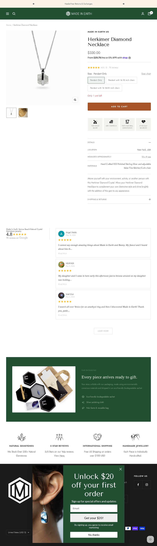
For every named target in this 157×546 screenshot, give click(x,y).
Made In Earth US (98, 31)
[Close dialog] (120, 469)
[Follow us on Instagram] (146, 484)
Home (8, 25)
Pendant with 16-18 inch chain (121, 80)
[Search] (14, 13)
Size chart (146, 73)
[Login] (142, 13)
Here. (62, 455)
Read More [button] (62, 253)
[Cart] (149, 13)
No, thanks (94, 534)
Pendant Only (96, 80)
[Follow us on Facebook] (138, 484)
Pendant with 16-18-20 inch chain (104, 88)
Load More (103, 331)
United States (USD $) (17, 532)
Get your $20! (93, 518)
